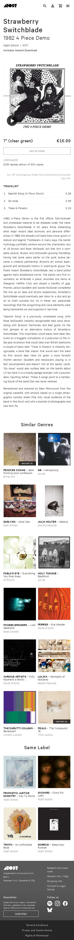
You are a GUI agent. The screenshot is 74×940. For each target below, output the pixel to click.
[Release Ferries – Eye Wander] (54, 604)
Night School (10, 799)
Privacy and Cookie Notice (37, 930)
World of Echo (46, 628)
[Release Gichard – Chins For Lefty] (54, 772)
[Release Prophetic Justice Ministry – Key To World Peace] (19, 772)
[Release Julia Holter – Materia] (54, 500)
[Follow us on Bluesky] (49, 910)
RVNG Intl (9, 476)
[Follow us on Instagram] (57, 903)
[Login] (52, 6)
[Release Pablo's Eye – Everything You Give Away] (19, 552)
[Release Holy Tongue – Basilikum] (54, 552)
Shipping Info (54, 880)
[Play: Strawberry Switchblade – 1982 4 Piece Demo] (12, 120)
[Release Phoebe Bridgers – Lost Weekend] (19, 604)
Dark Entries (10, 525)
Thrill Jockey (45, 734)
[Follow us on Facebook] (65, 903)
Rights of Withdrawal (37, 935)
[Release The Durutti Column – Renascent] (19, 707)
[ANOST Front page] (11, 6)
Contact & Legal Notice (56, 887)
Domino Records (47, 525)
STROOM (8, 579)
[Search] (44, 6)
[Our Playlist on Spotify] (49, 903)
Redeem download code (57, 869)
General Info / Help (57, 876)
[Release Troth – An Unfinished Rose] (19, 823)
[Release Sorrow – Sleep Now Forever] (54, 823)
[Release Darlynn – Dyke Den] (19, 500)
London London (12, 734)
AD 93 (41, 473)
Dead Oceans (11, 631)
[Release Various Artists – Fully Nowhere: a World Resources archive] (19, 655)
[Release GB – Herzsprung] (54, 449)
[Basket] (60, 6)
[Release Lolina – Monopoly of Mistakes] (54, 655)
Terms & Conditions (37, 924)
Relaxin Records (47, 683)
